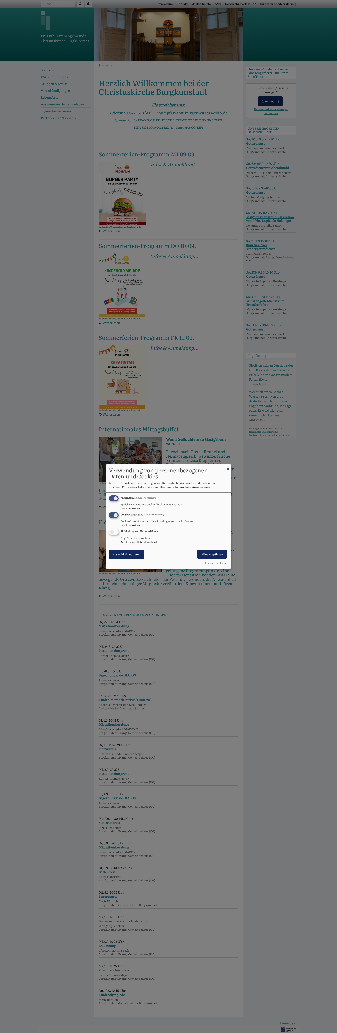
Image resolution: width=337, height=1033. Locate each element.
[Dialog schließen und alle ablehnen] (228, 466)
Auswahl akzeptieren (126, 554)
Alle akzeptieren (212, 554)
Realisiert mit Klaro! (216, 562)
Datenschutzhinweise (189, 487)
